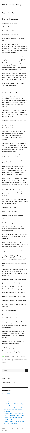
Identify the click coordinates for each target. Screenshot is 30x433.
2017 (20, 356)
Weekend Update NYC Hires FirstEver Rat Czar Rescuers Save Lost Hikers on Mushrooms (15, 409)
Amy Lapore (9, 357)
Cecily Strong (22, 357)
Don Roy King (7, 356)
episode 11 (4, 359)
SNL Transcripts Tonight (12, 5)
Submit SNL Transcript (8, 394)
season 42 (17, 360)
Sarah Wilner (11, 360)
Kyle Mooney (17, 359)
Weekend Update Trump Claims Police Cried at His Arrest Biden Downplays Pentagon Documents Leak (14, 404)
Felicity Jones (10, 359)
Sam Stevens (5, 360)
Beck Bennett (15, 357)
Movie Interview (10, 19)
